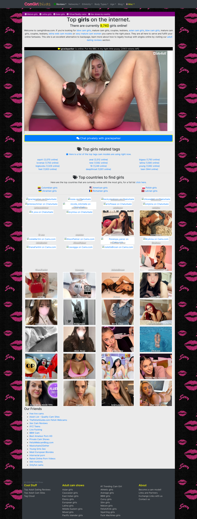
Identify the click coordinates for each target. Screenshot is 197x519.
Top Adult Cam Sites (34, 492)
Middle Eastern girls (72, 508)
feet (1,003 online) (47, 169)
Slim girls (105, 502)
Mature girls (32, 14)
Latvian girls (151, 191)
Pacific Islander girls (72, 515)
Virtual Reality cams (77, 14)
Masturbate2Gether (39, 445)
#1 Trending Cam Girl (111, 486)
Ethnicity (86, 4)
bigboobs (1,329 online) (48, 166)
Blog (120, 4)
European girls (69, 502)
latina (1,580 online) (149, 162)
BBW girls (105, 496)
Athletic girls (107, 489)
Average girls (107, 492)
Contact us (144, 499)
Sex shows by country (100, 14)
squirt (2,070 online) (47, 159)
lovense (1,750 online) (48, 162)
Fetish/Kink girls (109, 508)
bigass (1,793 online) (149, 159)
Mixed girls (67, 512)
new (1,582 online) (98, 162)
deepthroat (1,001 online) (98, 169)
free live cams (36, 413)
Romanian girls (100, 191)
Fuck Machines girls (110, 515)
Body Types (101, 4)
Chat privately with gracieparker (100, 138)
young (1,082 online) (149, 166)
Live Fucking (35, 429)
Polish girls (151, 187)
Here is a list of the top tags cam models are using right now (100, 154)
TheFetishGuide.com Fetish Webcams (48, 420)
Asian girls (60, 14)
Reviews (60, 4)
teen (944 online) (149, 169)
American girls (100, 187)
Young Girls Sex (37, 449)
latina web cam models (60, 33)
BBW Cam (34, 432)
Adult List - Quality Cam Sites (44, 416)
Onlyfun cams (36, 465)
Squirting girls (108, 512)
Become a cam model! (150, 489)
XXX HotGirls (36, 461)
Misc (130, 4)
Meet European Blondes (41, 452)
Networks (73, 4)
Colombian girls (49, 187)
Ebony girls (68, 499)
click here (141, 182)
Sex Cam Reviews (38, 423)
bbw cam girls (84, 30)
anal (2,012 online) (98, 159)
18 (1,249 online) (98, 166)
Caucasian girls (70, 492)
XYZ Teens (34, 426)
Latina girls (46, 14)
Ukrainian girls (49, 191)
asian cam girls (136, 30)
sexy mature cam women (88, 33)
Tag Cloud (29, 496)
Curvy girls (106, 499)
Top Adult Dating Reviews (37, 489)
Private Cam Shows (39, 439)
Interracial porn (37, 455)
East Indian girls (70, 496)
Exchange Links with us (150, 496)
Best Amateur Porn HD (40, 436)
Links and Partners (148, 492)
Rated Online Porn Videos (42, 458)
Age (112, 4)
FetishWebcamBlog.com (41, 442)
